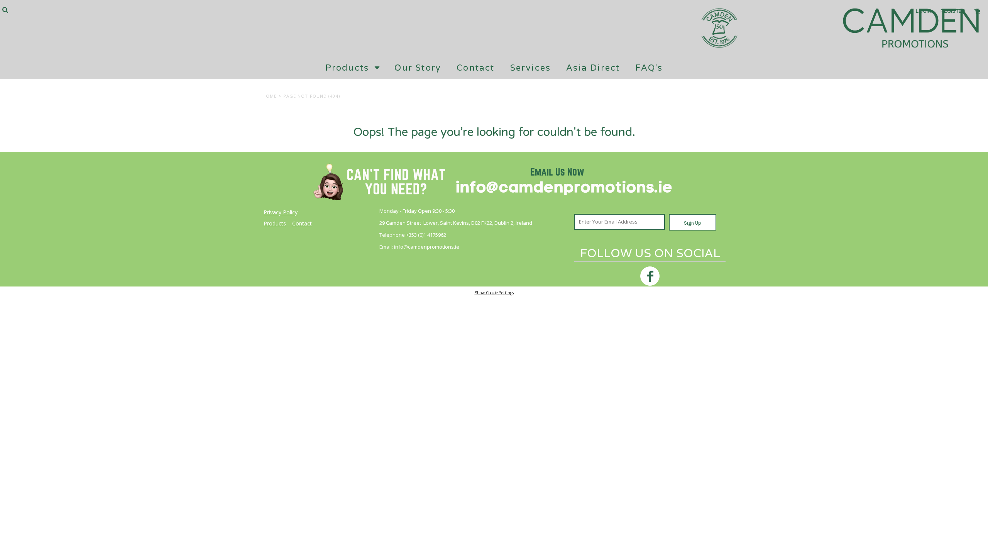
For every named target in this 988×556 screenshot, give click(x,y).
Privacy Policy (281, 212)
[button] (5, 10)
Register (953, 11)
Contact (302, 223)
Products (275, 223)
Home (269, 96)
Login (924, 11)
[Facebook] (650, 276)
